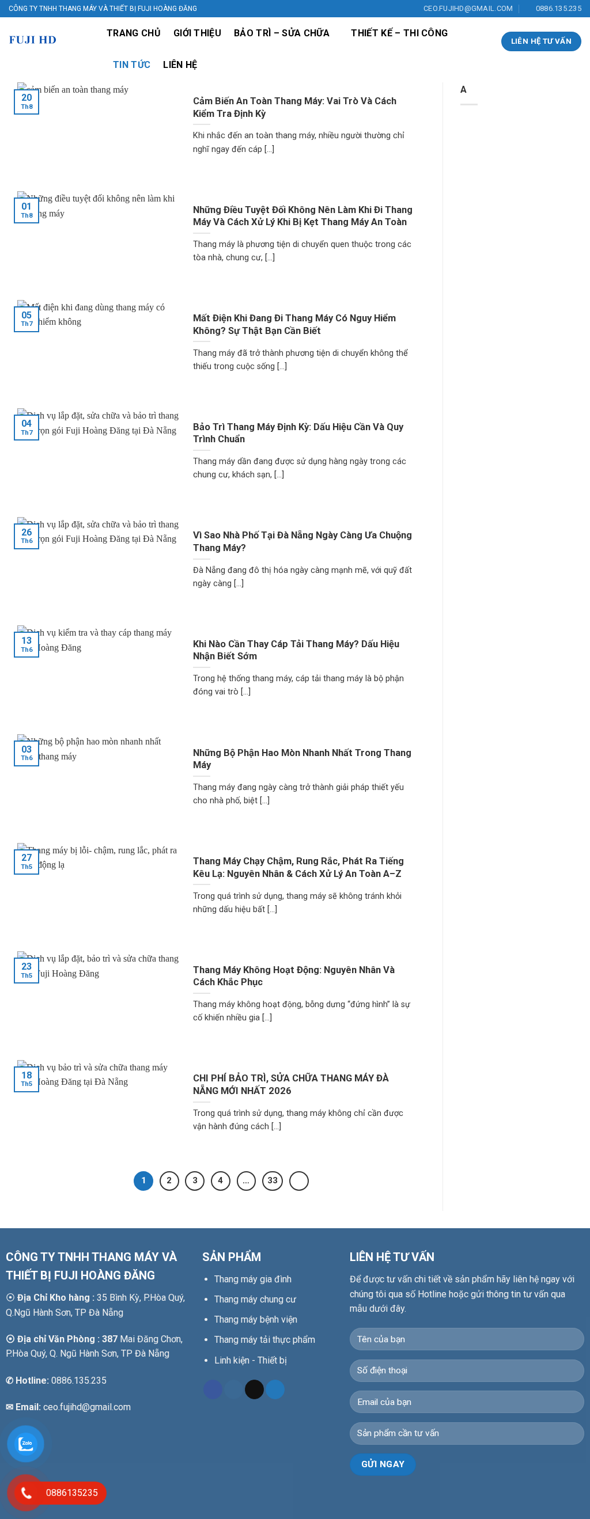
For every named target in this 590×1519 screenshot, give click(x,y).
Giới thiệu (197, 33)
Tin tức (131, 64)
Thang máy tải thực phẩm (264, 1339)
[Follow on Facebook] (212, 1389)
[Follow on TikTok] (254, 1389)
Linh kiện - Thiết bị (250, 1360)
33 (272, 1180)
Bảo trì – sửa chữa (282, 33)
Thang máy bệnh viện (255, 1319)
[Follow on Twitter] (275, 1389)
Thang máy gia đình (253, 1279)
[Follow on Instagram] (233, 1389)
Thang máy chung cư (255, 1299)
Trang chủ (134, 33)
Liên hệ (180, 64)
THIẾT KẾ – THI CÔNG (399, 33)
